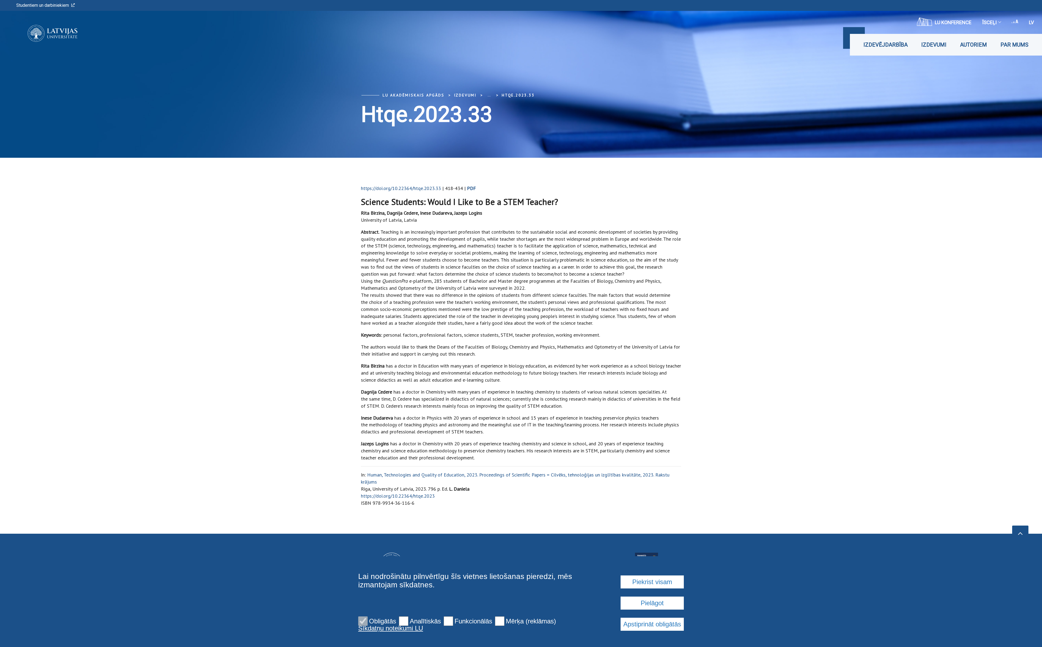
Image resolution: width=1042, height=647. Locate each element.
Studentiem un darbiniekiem (42, 5)
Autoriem (973, 44)
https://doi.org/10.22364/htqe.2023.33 (401, 188)
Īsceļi (989, 22)
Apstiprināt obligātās (652, 624)
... (489, 95)
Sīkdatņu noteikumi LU (390, 628)
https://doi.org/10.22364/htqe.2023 (398, 496)
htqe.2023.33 (518, 95)
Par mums (1014, 44)
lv (1031, 22)
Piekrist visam (652, 581)
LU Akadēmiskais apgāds (413, 95)
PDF (471, 188)
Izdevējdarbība (885, 44)
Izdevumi (933, 44)
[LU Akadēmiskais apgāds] (44, 33)
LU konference (953, 22)
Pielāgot (652, 603)
